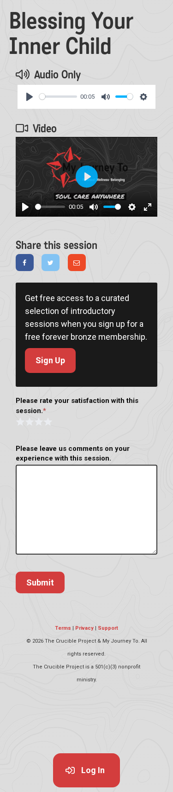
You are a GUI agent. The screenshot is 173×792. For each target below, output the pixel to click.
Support (108, 628)
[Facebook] (25, 262)
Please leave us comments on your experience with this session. (73, 453)
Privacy (84, 628)
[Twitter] (51, 262)
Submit (40, 582)
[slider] (58, 96)
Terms (63, 628)
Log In (93, 770)
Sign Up (50, 360)
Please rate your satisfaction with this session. (77, 405)
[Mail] (77, 262)
